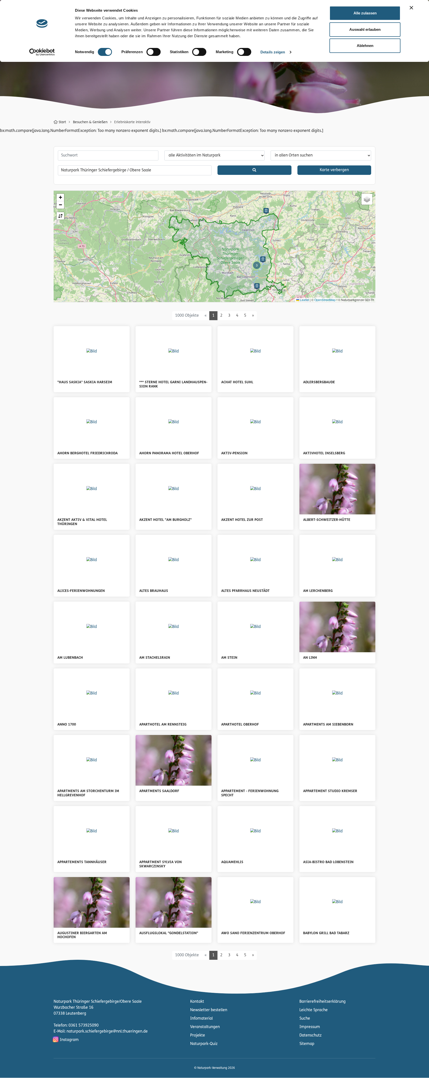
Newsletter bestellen (208, 1010)
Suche (304, 1019)
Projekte (197, 1036)
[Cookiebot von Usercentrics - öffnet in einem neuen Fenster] (42, 52)
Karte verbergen (334, 170)
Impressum (309, 1027)
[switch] (153, 52)
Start (62, 122)
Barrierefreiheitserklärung (322, 1002)
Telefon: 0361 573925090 (76, 1026)
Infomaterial (201, 1019)
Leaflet (304, 300)
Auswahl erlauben (365, 29)
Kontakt (197, 1002)
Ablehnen (365, 45)
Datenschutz (310, 1036)
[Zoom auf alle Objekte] (60, 216)
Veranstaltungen (205, 1027)
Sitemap (306, 1044)
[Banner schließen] (411, 7)
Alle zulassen (365, 13)
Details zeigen (272, 52)
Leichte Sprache (313, 1010)
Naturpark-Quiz (203, 1044)
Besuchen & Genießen (90, 122)
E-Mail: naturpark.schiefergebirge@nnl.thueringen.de (101, 1032)
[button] (266, 211)
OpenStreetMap (325, 300)
